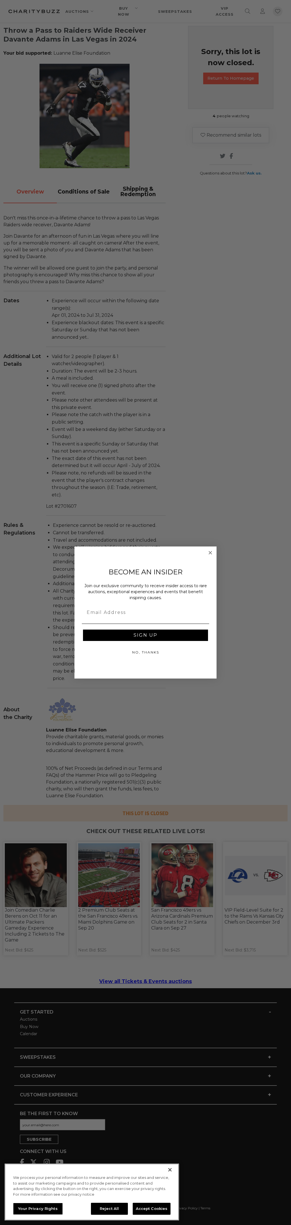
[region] (92, 1192)
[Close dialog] (210, 552)
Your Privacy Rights (37, 1208)
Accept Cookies (152, 1208)
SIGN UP (145, 635)
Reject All (109, 1208)
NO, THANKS (145, 652)
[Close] (170, 1170)
